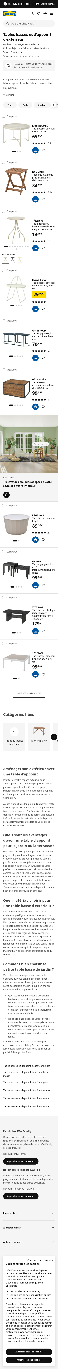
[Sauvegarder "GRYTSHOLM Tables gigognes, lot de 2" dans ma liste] (43, 358)
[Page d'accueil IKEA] (9, 13)
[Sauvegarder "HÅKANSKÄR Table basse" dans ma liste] (43, 407)
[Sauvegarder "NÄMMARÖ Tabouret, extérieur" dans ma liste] (43, 199)
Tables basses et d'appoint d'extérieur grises (26, 1082)
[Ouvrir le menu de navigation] (51, 13)
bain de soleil (42, 1045)
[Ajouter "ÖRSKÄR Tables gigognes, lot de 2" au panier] (35, 585)
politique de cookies (33, 1341)
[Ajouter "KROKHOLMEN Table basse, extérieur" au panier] (35, 150)
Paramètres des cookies (29, 1359)
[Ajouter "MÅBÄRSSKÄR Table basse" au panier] (35, 309)
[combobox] (28, 23)
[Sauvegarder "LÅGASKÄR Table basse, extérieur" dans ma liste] (43, 539)
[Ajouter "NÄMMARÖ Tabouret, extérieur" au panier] (35, 199)
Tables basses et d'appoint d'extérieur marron (27, 1090)
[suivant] (54, 737)
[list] (29, 737)
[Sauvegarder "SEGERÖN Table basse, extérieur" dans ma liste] (43, 674)
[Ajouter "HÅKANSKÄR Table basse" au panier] (35, 407)
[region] (29, 1311)
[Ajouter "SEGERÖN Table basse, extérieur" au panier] (35, 674)
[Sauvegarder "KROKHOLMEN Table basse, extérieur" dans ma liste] (43, 150)
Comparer (11, 116)
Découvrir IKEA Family (14, 1153)
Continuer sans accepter (40, 1260)
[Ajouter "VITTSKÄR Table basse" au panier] (35, 631)
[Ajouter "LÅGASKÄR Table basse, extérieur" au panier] (35, 539)
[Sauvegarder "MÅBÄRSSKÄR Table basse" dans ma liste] (43, 309)
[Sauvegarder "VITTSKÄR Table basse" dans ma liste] (43, 631)
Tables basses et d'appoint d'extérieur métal (26, 1098)
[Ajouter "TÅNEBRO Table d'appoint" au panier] (35, 248)
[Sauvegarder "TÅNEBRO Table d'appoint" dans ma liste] (43, 248)
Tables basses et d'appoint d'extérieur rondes (27, 1106)
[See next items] (53, 105)
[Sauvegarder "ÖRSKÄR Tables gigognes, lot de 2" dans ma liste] (43, 585)
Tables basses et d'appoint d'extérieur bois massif (25, 1073)
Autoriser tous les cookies (29, 1351)
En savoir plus (10, 87)
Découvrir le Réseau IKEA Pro (18, 1188)
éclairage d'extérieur (21, 1052)
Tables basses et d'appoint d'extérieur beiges (26, 1065)
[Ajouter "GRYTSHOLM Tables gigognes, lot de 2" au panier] (35, 358)
